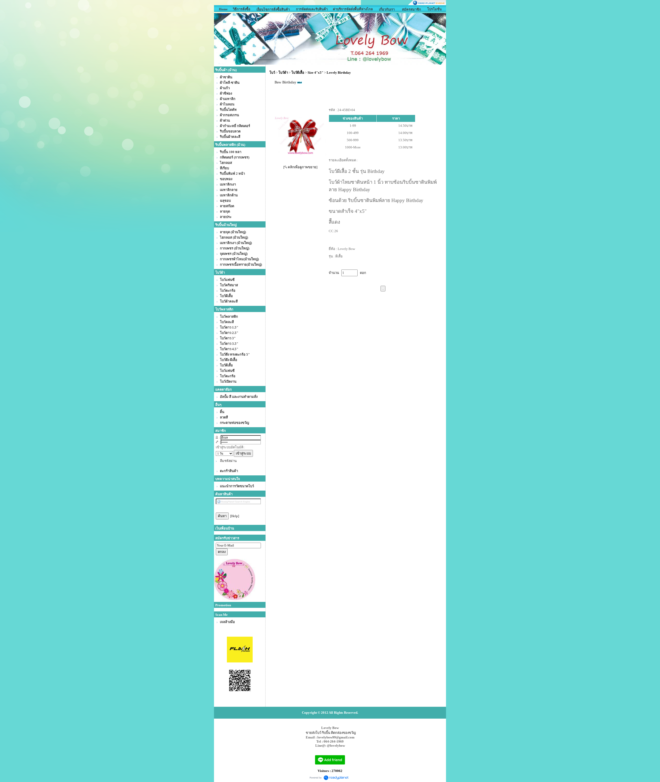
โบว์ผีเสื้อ (297, 72)
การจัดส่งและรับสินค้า (312, 9)
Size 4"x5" (315, 72)
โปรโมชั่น (434, 9)
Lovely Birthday (339, 72)
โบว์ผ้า (283, 72)
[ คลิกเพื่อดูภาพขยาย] (300, 167)
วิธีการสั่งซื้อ (241, 9)
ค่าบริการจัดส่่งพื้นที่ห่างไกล (353, 9)
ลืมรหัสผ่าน (228, 461)
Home (223, 9)
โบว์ (272, 72)
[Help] (234, 516)
